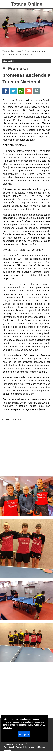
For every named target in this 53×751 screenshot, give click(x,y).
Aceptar (24, 734)
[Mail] (28, 91)
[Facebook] (5, 91)
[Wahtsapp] (21, 91)
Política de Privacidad (24, 747)
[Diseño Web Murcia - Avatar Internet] (26, 744)
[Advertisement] (26, 450)
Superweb (20, 744)
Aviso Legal (9, 747)
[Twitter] (13, 91)
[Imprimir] (36, 91)
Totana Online (26, 4)
